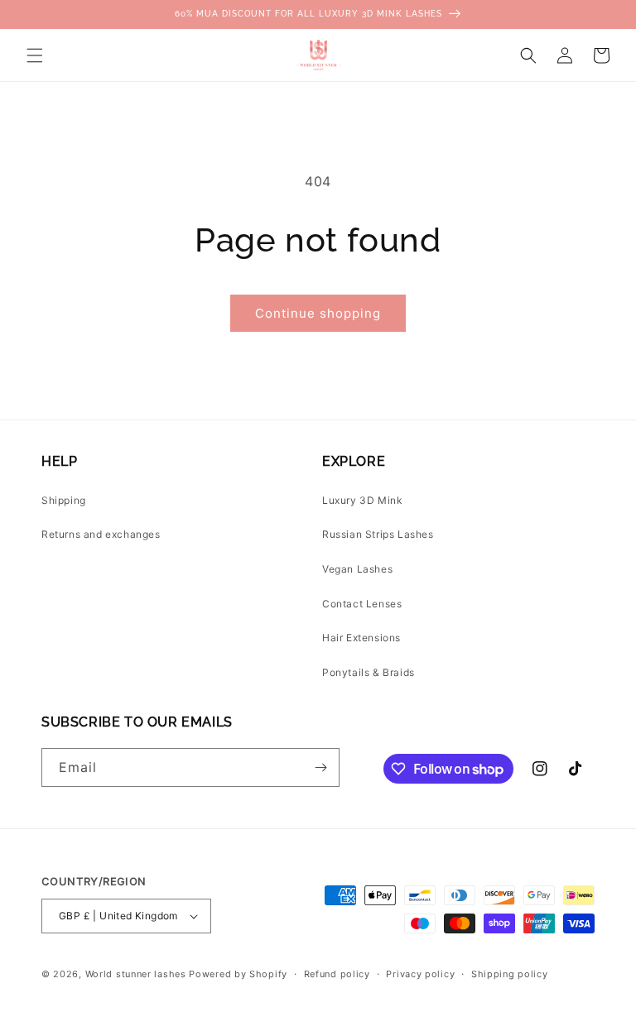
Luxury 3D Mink (362, 500)
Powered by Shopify (238, 974)
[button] (35, 55)
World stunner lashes (137, 974)
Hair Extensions (361, 637)
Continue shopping (318, 313)
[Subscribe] (320, 767)
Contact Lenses (362, 603)
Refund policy (337, 974)
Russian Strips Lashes (378, 534)
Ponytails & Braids (368, 672)
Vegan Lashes (357, 569)
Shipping (63, 500)
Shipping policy (509, 974)
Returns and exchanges (101, 534)
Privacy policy (420, 974)
